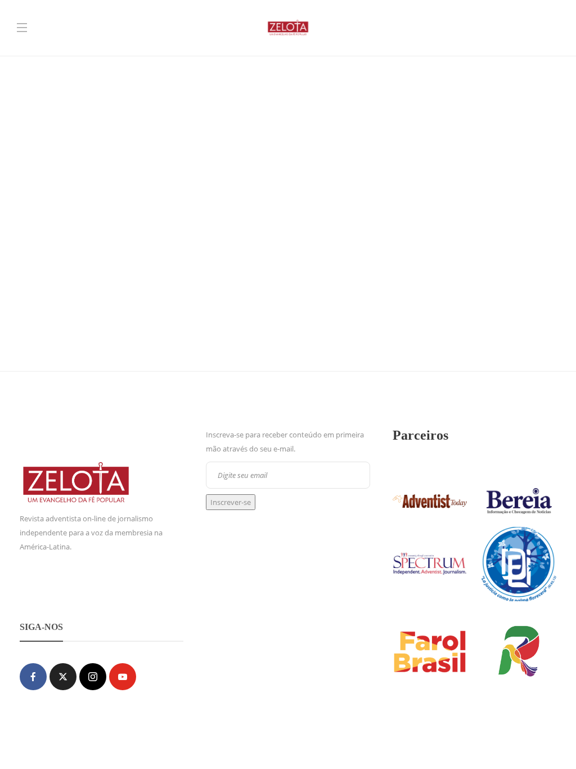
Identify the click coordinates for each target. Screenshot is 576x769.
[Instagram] (92, 676)
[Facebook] (33, 676)
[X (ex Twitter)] (63, 676)
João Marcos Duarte (43, 266)
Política (50, 201)
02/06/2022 (87, 266)
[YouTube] (122, 676)
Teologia (97, 201)
